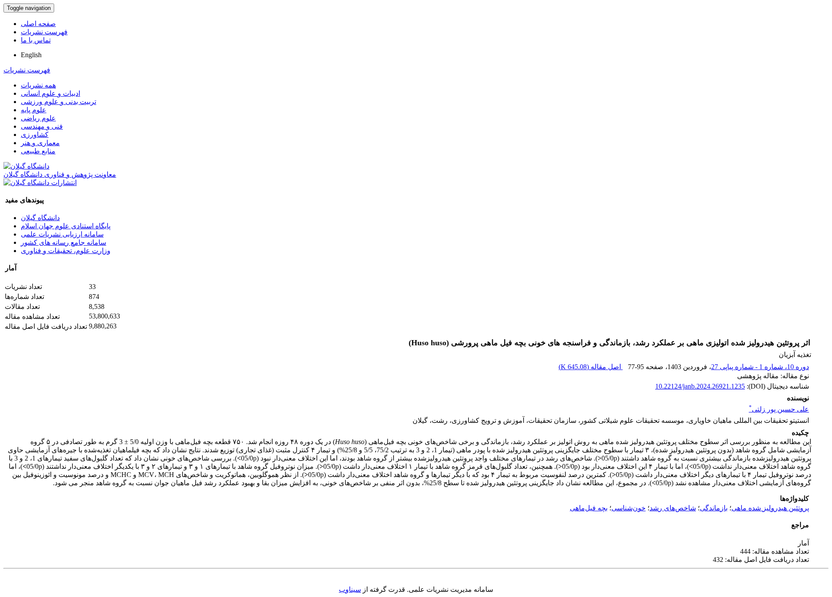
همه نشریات (38, 85)
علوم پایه (33, 110)
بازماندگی (714, 508)
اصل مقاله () (591, 366)
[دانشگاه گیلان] (26, 166)
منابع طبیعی (38, 151)
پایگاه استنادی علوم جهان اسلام (65, 226)
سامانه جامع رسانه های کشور (63, 242)
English (31, 54)
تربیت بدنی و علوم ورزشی (58, 101)
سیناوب (350, 589)
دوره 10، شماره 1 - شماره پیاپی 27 (760, 366)
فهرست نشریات (44, 32)
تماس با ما (36, 40)
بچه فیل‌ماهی (589, 508)
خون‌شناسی (628, 508)
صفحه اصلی (38, 23)
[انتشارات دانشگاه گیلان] (40, 182)
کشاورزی (35, 134)
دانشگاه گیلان (40, 217)
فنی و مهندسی (42, 126)
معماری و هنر (40, 142)
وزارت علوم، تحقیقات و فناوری (65, 250)
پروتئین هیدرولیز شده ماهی (770, 508)
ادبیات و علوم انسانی (50, 93)
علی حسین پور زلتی (779, 409)
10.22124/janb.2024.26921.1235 (700, 386)
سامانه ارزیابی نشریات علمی (62, 234)
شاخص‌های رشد (673, 508)
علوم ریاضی (38, 118)
